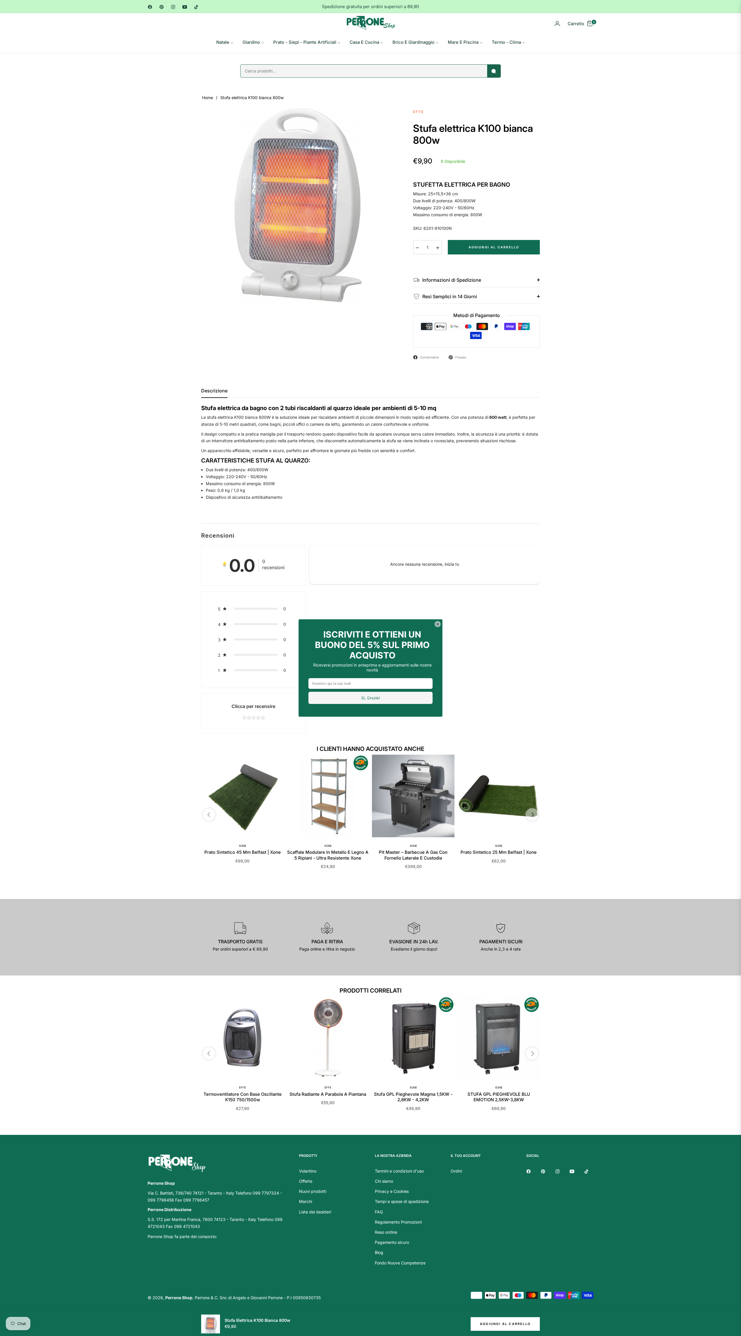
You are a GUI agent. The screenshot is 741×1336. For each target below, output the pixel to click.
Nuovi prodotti (312, 1191)
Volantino (307, 1170)
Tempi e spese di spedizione (402, 1201)
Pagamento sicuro (392, 1242)
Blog (379, 1252)
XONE (242, 845)
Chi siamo (384, 1181)
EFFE (242, 1087)
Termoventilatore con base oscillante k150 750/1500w (242, 1097)
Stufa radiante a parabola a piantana (327, 1094)
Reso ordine (386, 1232)
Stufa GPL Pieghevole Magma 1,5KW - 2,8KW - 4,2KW (413, 1097)
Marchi (305, 1201)
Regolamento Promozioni (398, 1221)
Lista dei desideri (315, 1211)
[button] (253, 608)
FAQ (379, 1211)
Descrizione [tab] (214, 391)
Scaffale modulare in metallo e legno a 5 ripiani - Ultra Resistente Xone (327, 855)
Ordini (456, 1170)
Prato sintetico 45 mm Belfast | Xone (242, 852)
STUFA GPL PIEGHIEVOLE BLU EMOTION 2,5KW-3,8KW (498, 1097)
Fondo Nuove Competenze (400, 1262)
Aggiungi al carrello (505, 1324)
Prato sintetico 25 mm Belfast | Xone (499, 852)
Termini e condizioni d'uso (399, 1170)
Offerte (305, 1181)
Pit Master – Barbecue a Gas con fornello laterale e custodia (413, 855)
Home (207, 97)
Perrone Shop (178, 1297)
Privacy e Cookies (392, 1191)
